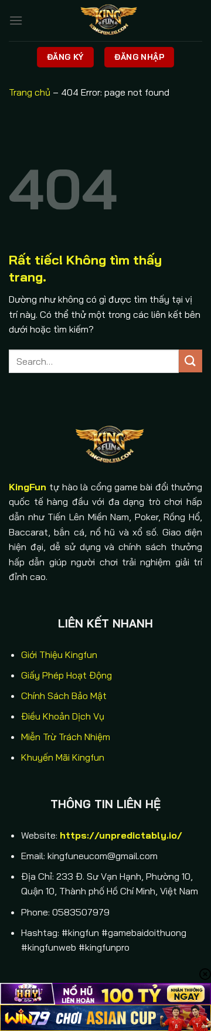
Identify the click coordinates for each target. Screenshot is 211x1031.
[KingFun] (105, 20)
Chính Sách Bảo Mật (64, 695)
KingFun (27, 487)
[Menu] (16, 20)
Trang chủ (29, 92)
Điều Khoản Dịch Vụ (62, 716)
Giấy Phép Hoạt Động (66, 675)
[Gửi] (190, 361)
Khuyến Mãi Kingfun (62, 757)
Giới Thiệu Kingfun (59, 654)
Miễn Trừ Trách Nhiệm (65, 736)
